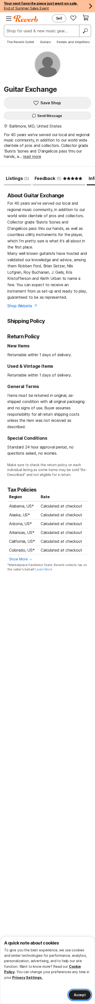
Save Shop (50, 102)
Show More (18, 559)
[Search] (85, 31)
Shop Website (19, 305)
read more (32, 156)
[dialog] (47, 970)
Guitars (45, 42)
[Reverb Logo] (26, 18)
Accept (80, 995)
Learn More (43, 569)
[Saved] (73, 17)
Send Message (49, 116)
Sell (59, 18)
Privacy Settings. (27, 977)
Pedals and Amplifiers (73, 42)
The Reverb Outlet (20, 42)
